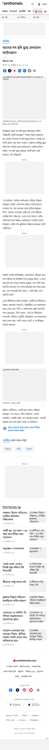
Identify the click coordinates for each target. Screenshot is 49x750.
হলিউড (6, 41)
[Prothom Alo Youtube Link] (32, 690)
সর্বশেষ (5, 11)
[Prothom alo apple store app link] (34, 705)
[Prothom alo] (13, 4)
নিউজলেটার (34, 720)
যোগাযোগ (22, 720)
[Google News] (38, 690)
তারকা (29, 449)
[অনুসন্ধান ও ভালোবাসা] (37, 552)
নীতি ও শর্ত (10, 720)
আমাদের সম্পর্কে (12, 716)
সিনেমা (8, 449)
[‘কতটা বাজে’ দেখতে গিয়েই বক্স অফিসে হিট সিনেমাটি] (37, 569)
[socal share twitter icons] (10, 72)
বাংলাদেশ (13, 11)
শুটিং (19, 449)
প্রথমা (17, 676)
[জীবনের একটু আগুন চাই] (37, 586)
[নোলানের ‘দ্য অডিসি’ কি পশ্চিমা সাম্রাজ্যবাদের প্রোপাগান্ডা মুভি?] (37, 618)
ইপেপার (40, 671)
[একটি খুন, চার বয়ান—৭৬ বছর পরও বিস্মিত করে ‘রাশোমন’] (37, 536)
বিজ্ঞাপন (25, 716)
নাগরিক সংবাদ (12, 666)
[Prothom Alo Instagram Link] (25, 690)
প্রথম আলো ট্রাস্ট (10, 671)
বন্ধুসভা (20, 671)
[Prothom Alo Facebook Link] (12, 690)
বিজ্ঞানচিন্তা (36, 666)
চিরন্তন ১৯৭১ (30, 671)
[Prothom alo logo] (24, 661)
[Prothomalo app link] (15, 705)
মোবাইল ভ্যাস (26, 676)
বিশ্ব (29, 11)
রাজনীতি (22, 11)
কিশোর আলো (25, 666)
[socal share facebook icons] (5, 72)
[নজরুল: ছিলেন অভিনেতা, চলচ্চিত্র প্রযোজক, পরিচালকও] (37, 518)
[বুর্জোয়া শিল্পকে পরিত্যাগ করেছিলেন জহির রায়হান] (37, 601)
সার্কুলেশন (35, 716)
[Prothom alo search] (32, 4)
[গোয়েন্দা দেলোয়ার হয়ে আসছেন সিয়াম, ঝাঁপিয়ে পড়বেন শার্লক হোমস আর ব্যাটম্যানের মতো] (37, 637)
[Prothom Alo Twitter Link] (18, 690)
